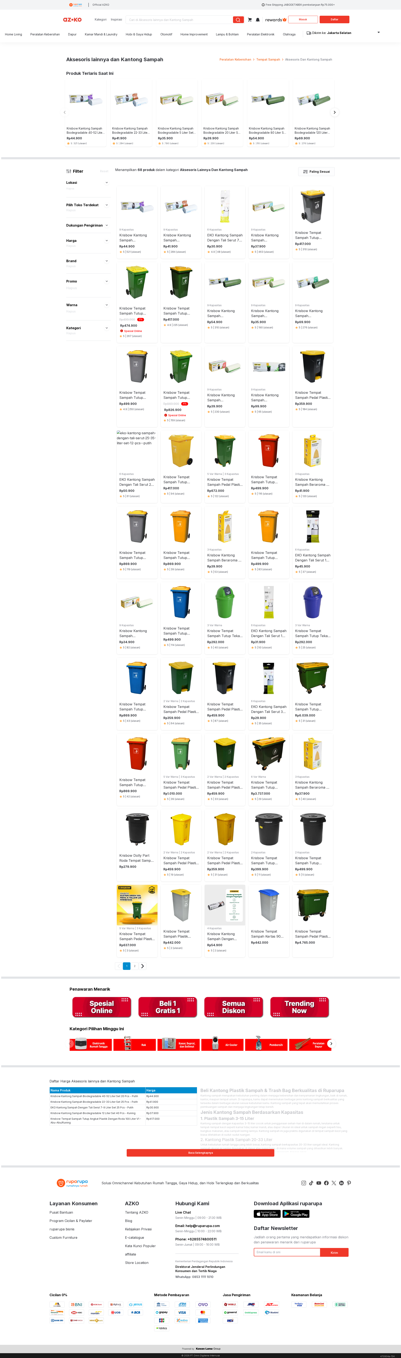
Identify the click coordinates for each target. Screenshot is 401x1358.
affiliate (130, 1254)
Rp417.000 (153, 1118)
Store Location (136, 1263)
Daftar (334, 19)
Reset (104, 171)
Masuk (303, 19)
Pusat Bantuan (61, 1212)
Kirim (334, 1252)
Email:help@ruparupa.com (197, 1226)
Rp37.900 (152, 1113)
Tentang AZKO (136, 1212)
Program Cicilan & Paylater (70, 1221)
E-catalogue (134, 1237)
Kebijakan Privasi (138, 1229)
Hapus (70, 188)
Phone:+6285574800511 (195, 1239)
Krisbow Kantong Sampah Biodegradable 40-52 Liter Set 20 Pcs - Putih (94, 1096)
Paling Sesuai (320, 171)
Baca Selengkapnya (200, 1152)
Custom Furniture (63, 1237)
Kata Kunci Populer (140, 1246)
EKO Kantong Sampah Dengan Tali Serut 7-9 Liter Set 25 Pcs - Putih (92, 1107)
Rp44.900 (152, 1096)
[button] (106, 182)
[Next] (142, 966)
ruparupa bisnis (61, 1229)
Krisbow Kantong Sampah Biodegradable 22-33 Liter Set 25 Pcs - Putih (94, 1101)
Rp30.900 (152, 1107)
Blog (128, 1221)
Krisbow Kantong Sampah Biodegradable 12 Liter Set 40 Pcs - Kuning (93, 1113)
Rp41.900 (152, 1101)
